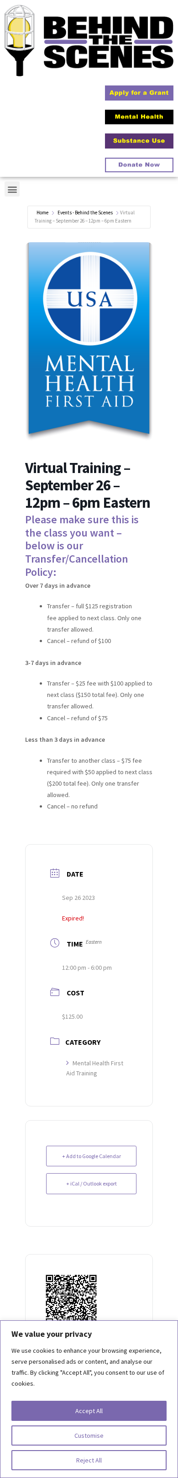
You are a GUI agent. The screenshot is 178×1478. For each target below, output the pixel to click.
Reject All (89, 1460)
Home (42, 212)
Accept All (89, 1411)
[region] (89, 1399)
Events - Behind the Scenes (85, 212)
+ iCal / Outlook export (91, 1183)
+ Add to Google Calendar (91, 1156)
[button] (12, 189)
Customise (89, 1435)
